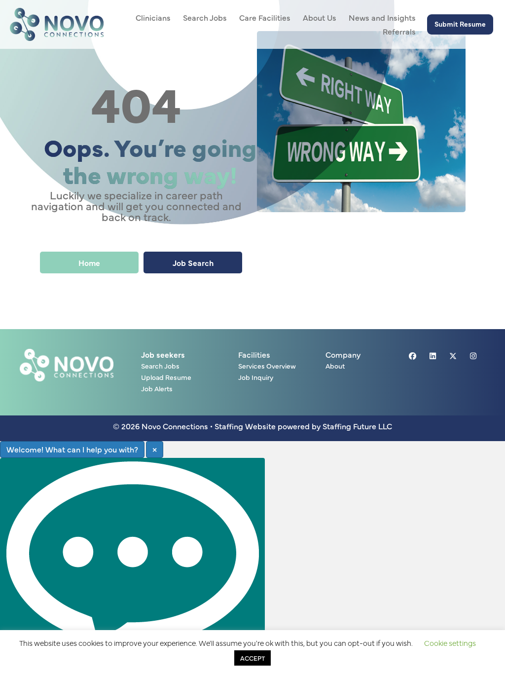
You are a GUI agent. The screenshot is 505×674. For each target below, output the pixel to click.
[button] (460, 24)
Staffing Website (245, 425)
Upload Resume (166, 378)
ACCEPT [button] (252, 657)
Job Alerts (157, 389)
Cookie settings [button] (450, 642)
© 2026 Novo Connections (160, 425)
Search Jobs (160, 366)
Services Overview (267, 366)
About (335, 366)
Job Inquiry (255, 378)
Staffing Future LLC (357, 425)
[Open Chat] (132, 562)
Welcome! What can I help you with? (72, 449)
